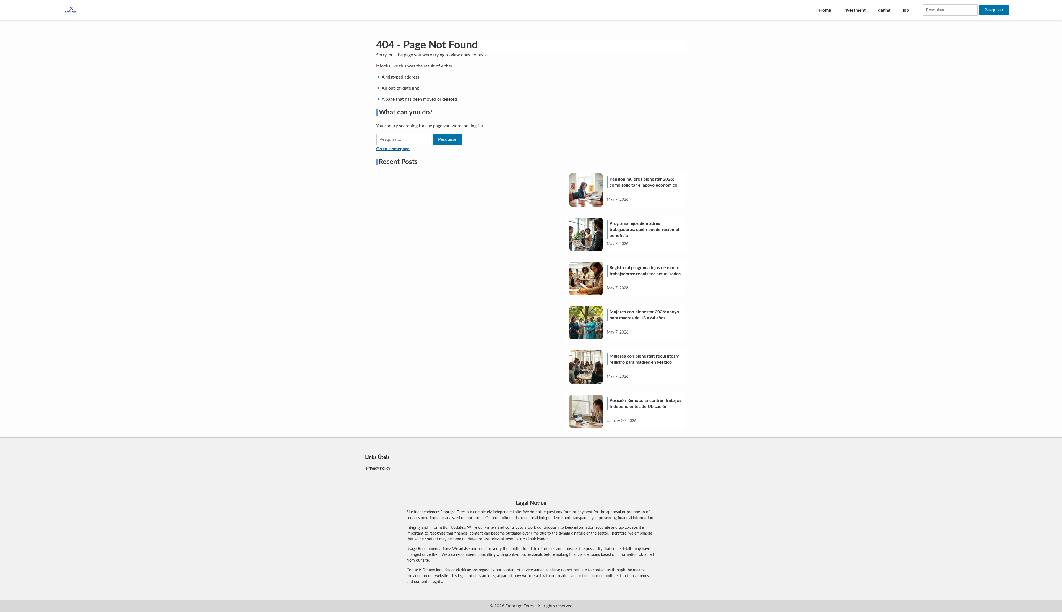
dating (884, 10)
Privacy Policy (378, 468)
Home (825, 10)
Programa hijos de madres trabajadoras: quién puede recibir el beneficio (644, 229)
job (906, 10)
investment (855, 10)
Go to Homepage (393, 149)
